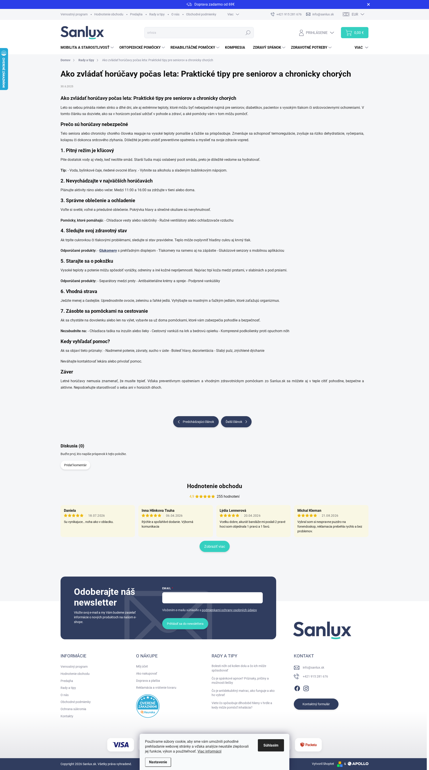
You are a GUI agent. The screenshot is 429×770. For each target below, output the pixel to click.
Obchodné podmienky (201, 14)
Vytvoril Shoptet (323, 764)
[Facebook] (297, 687)
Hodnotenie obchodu (108, 14)
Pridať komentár (75, 465)
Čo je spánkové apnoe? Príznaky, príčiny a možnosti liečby (240, 681)
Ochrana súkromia (73, 709)
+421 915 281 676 (315, 676)
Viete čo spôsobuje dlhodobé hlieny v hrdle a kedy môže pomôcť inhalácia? (242, 705)
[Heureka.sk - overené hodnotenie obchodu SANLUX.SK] (148, 706)
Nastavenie (158, 762)
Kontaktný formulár (316, 704)
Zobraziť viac (214, 546)
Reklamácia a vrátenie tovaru (156, 687)
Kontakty (67, 716)
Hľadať (248, 32)
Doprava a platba (148, 680)
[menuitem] (88, 47)
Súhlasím (270, 745)
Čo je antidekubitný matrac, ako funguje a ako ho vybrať (243, 693)
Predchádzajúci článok (198, 422)
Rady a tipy (157, 14)
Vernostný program (74, 14)
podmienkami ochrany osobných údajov (229, 610)
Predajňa (136, 14)
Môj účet (142, 666)
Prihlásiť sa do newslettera (185, 623)
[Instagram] (306, 687)
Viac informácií (209, 751)
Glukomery (108, 250)
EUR (355, 14)
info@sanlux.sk (313, 667)
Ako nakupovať (146, 673)
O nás (175, 14)
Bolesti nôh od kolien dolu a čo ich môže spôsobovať (239, 668)
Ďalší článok (234, 422)
